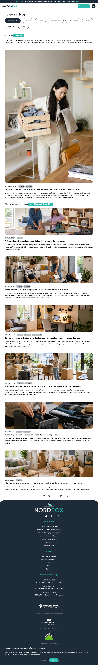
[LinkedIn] (52, 516)
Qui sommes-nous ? (49, 556)
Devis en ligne (85, 6)
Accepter (53, 660)
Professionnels (73, 21)
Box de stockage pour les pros (49, 533)
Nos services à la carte (49, 539)
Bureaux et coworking (49, 559)
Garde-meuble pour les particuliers (49, 529)
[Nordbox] (9, 6)
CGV (49, 566)
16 (61, 496)
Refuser (43, 660)
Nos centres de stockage (49, 526)
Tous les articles (12, 21)
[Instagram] (46, 516)
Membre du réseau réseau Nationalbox (49, 614)
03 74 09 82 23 (78, 1)
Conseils (40, 21)
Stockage (10, 26)
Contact (49, 569)
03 (49, 496)
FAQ (49, 562)
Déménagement (55, 21)
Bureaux (28, 21)
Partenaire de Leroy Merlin (49, 643)
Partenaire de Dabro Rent (49, 629)
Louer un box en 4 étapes (49, 536)
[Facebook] (39, 516)
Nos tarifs (49, 542)
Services (87, 21)
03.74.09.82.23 (59, 516)
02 (43, 496)
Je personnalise (34, 655)
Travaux (23, 26)
